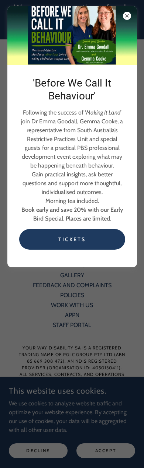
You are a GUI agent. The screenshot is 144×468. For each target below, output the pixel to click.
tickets (72, 239)
